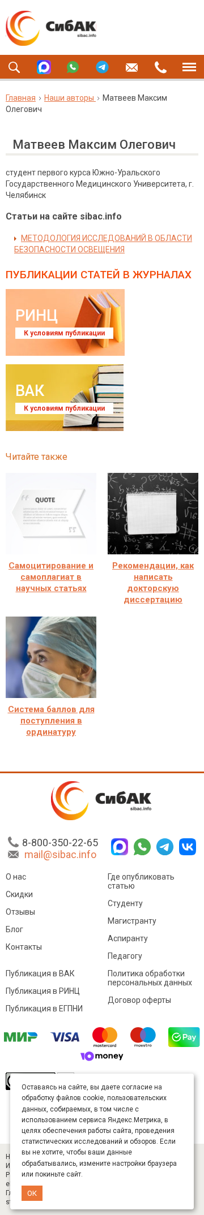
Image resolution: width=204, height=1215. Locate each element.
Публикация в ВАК (40, 973)
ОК (32, 1193)
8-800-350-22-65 (60, 842)
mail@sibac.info (60, 854)
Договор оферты (139, 1000)
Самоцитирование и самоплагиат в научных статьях (51, 577)
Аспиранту (128, 938)
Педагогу (125, 955)
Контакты (24, 946)
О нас (16, 876)
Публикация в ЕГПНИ (44, 1008)
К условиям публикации (64, 333)
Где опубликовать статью (141, 881)
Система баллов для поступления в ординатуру (51, 720)
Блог (14, 929)
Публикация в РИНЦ (43, 991)
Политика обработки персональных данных (150, 978)
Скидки (19, 894)
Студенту (125, 903)
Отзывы (20, 911)
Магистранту (132, 920)
